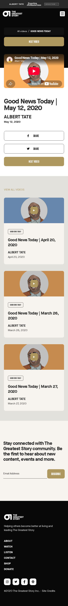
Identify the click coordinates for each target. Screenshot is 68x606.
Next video (34, 41)
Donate (9, 569)
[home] (12, 14)
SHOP (7, 563)
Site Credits (48, 591)
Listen (8, 552)
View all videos (14, 189)
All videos (22, 31)
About (8, 541)
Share (36, 136)
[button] (62, 13)
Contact (10, 558)
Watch (8, 546)
